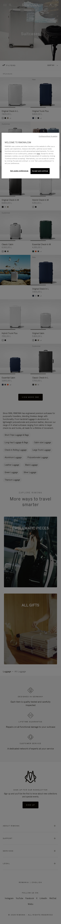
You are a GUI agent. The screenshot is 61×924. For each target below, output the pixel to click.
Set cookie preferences (19, 171)
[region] (31, 155)
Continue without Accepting (48, 136)
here (38, 153)
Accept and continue (40, 171)
